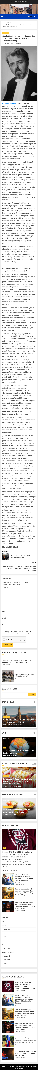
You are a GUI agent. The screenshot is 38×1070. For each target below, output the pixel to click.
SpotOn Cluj (6, 714)
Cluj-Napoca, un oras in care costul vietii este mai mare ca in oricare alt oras (19, 719)
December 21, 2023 (10, 43)
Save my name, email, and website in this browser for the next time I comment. (17, 633)
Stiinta (6, 937)
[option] (19, 716)
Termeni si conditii (6, 1066)
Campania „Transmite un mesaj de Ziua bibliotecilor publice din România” (16, 661)
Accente (5, 747)
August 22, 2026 (17, 859)
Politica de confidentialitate (18, 1066)
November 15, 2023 (17, 755)
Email (4, 618)
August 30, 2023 (17, 786)
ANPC (16, 1068)
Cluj (23, 119)
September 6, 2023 (17, 724)
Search (32, 694)
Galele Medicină (9, 104)
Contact (4, 963)
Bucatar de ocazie (8, 809)
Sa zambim (7, 948)
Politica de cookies (31, 1066)
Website (4, 625)
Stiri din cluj (5, 33)
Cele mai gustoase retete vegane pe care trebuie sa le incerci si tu (18, 813)
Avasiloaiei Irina (7, 859)
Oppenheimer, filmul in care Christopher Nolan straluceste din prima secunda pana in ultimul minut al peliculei (19, 780)
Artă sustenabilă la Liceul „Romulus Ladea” (24, 675)
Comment (5, 588)
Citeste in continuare (10, 870)
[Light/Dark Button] (30, 16)
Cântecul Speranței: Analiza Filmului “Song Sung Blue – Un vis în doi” (25, 1053)
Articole (4, 926)
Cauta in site (9, 688)
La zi (3, 934)
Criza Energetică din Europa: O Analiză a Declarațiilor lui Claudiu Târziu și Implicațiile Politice (24, 878)
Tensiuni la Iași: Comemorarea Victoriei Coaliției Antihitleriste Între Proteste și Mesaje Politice (25, 1040)
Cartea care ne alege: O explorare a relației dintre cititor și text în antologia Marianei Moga (24, 892)
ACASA (4, 922)
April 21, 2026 (6, 664)
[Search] (35, 16)
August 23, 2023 (17, 817)
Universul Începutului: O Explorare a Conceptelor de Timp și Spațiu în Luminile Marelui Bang (25, 905)
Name (4, 611)
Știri (4, 847)
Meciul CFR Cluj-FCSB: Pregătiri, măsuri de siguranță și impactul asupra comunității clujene (17, 854)
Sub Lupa (7, 959)
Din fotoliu (6, 773)
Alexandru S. (7, 724)
